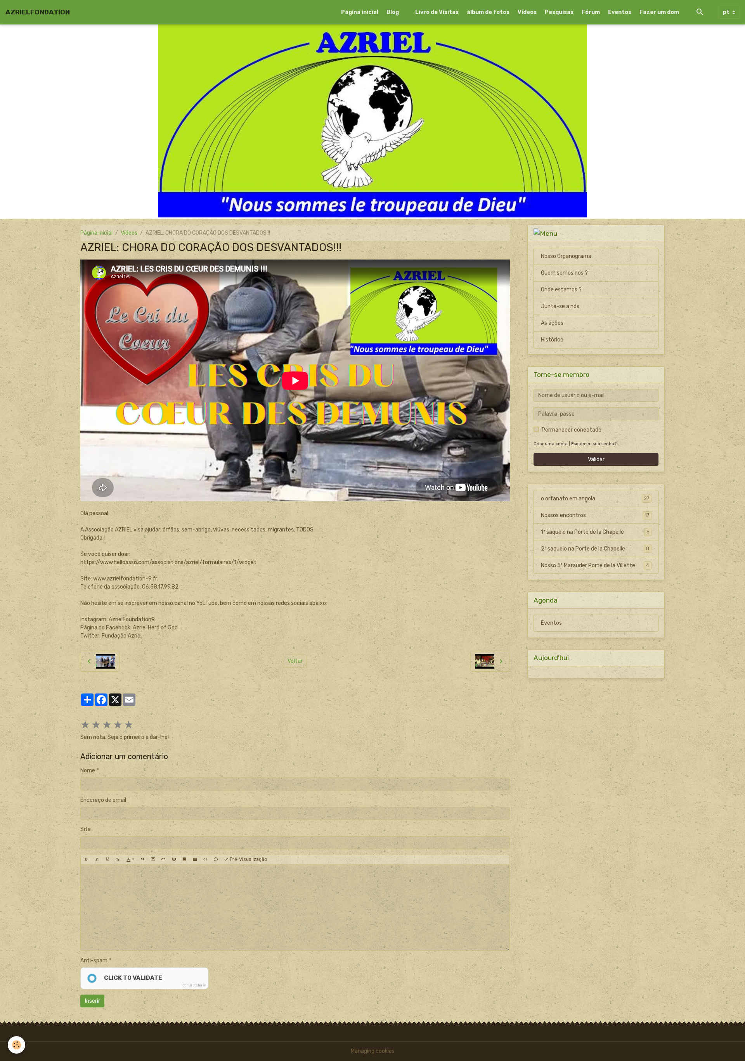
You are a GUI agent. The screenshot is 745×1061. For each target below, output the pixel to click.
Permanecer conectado (571, 430)
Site (85, 829)
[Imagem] (184, 859)
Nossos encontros (595, 515)
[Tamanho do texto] (117, 859)
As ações (552, 323)
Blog (392, 12)
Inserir (92, 1001)
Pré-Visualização (248, 859)
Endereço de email (103, 800)
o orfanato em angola (595, 498)
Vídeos (527, 12)
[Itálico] (96, 859)
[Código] (205, 859)
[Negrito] (86, 859)
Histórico (552, 339)
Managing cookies (373, 1051)
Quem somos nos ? (564, 273)
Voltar (295, 661)
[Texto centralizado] (152, 859)
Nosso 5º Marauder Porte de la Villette (595, 565)
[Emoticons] (215, 859)
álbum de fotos (488, 12)
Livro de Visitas (437, 12)
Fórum (591, 12)
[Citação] (142, 859)
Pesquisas (559, 12)
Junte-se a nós (560, 306)
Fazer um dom (659, 12)
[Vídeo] (194, 859)
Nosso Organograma (566, 256)
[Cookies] (16, 1045)
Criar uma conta (551, 443)
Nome (87, 770)
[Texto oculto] (173, 859)
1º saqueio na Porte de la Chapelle (595, 532)
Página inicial (359, 12)
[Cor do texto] (130, 859)
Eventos (619, 12)
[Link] (163, 859)
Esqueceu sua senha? (594, 443)
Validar (596, 459)
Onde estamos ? (561, 289)
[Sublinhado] (107, 859)
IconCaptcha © (194, 985)
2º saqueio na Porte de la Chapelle (595, 548)
